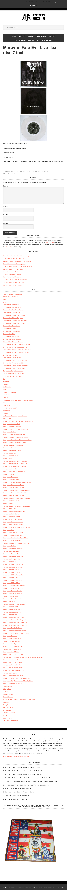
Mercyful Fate (15, 171)
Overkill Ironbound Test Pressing (12, 285)
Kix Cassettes (7, 410)
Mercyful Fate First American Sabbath (14, 511)
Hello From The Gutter (9, 392)
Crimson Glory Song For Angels (12, 339)
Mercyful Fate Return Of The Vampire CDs (15, 622)
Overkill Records (8, 694)
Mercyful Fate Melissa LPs (10, 554)
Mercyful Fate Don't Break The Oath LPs (14, 495)
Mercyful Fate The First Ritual (11, 660)
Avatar (5, 299)
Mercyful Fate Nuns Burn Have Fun (13, 588)
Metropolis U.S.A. (8, 686)
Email (5, 215)
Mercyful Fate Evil (8, 503)
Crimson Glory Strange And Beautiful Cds (15, 347)
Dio (4, 379)
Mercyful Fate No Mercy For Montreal (14, 585)
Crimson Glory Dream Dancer (11, 326)
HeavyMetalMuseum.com (33, 17)
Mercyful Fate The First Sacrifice (12, 662)
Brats (4, 302)
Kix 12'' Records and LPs (10, 408)
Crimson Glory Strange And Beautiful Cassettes (16, 344)
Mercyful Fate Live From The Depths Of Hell (15, 538)
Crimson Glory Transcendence (12, 358)
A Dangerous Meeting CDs (10, 297)
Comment (6, 186)
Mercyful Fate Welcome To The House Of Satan (16, 678)
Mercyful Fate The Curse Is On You (13, 654)
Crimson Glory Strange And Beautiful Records (16, 352)
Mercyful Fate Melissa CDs (11, 551)
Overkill (5, 691)
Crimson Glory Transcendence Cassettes (15, 360)
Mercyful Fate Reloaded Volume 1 (12, 612)
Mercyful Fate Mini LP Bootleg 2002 (13, 567)
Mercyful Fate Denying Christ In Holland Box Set (17, 482)
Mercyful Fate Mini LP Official (11, 583)
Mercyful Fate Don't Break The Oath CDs (15, 493)
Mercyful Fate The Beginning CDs (12, 646)
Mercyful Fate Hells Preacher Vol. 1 (13, 519)
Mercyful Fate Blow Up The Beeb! (12, 450)
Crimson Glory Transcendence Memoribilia (15, 365)
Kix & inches (6, 405)
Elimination (6, 381)
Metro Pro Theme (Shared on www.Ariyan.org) (23, 887)
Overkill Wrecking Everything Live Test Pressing (17, 261)
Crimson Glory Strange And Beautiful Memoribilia (17, 350)
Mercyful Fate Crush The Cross (12, 469)
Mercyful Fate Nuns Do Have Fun (12, 591)
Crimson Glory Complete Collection (13, 310)
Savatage (6, 702)
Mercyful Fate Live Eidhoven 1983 (12, 535)
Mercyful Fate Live (8, 530)
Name (5, 207)
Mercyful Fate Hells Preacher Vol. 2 (13, 522)
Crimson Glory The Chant (10, 355)
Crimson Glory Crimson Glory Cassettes (14, 315)
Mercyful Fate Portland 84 (10, 607)
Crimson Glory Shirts (9, 334)
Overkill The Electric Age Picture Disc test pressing (17, 266)
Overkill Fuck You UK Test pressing (13, 269)
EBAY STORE (50, 242)
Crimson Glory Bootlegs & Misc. (12, 307)
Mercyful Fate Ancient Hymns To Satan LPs (15, 429)
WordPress (57, 887)
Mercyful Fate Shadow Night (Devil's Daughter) (16, 633)
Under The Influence (9, 713)
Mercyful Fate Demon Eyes (11, 479)
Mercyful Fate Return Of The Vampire (13, 617)
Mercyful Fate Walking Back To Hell (13, 675)
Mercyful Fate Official (9, 601)
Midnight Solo (7, 689)
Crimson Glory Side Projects (11, 336)
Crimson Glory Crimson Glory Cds (13, 318)
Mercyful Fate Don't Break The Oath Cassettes (16, 490)
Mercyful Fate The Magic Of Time (12, 665)
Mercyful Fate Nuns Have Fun (11, 596)
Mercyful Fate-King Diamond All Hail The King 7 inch (18, 681)
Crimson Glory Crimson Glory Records (14, 323)
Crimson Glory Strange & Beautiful (13, 342)
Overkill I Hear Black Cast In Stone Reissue (15, 280)
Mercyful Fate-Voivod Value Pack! (12, 683)
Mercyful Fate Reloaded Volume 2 (12, 614)
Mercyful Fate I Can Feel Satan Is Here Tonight (16, 527)
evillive (13, 173)
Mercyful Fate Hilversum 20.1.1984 (13, 524)
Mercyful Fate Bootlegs (27, 171)
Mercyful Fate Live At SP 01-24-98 (13, 532)
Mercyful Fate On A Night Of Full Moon (14, 604)
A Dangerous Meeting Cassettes (12, 294)
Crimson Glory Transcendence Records (14, 368)
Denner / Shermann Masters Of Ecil (13, 373)
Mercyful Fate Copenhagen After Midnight (15, 461)
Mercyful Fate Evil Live (41, 171)
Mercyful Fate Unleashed (10, 673)
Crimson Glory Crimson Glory (11, 313)
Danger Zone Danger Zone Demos (13, 371)
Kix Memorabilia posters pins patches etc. (15, 416)
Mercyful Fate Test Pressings (11, 641)
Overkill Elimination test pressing (12, 274)
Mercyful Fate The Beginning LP (12, 649)
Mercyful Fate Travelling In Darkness (13, 670)
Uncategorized (7, 710)
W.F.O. (5, 715)
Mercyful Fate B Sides (9, 432)
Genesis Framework (41, 887)
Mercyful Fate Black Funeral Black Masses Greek (17, 440)
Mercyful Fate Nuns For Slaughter (12, 593)
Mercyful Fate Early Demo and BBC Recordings (16, 498)
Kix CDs (5, 413)
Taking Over (6, 705)
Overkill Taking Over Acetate (11, 272)
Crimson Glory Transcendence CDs (13, 363)
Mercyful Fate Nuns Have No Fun (12, 599)
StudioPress (51, 887)
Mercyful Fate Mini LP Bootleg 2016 (13, 580)
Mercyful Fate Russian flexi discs (12, 628)
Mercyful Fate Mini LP (9, 562)
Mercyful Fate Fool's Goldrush (11, 514)
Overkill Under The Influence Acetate (13, 277)
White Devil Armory (8, 718)
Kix (4, 403)
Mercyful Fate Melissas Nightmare (13, 556)
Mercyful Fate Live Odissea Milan (12, 540)
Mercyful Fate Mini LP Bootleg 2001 (13, 564)
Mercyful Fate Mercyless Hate (11, 559)
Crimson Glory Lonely (9, 328)
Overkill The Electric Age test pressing (14, 282)
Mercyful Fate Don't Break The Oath (13, 487)
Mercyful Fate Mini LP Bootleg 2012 (13, 572)
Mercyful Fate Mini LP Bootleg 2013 (13, 575)
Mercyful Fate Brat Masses (11, 456)
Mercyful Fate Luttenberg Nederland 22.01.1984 (16, 543)
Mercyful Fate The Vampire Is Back (13, 668)
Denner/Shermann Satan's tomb (12, 376)
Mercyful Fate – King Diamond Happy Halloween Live (18, 421)
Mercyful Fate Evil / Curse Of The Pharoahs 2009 (17, 506)
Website (5, 223)
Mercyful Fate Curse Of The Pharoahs (14, 471)
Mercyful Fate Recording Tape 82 (12, 609)
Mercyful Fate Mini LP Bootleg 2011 (13, 569)
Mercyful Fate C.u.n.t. (9, 458)
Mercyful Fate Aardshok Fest (11, 424)
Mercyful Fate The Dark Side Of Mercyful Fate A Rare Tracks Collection (23, 657)
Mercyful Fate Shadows (10, 636)
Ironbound (6, 397)
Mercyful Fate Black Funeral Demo (13, 445)
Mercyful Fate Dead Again (10, 474)
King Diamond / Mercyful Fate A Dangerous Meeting (18, 400)
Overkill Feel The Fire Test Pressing (13, 258)
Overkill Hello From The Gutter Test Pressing (16, 256)
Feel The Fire (7, 387)
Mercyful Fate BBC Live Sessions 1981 (14, 434)
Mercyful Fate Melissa (9, 546)
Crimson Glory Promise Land (11, 331)
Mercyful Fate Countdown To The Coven (14, 466)
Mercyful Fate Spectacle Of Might (12, 638)
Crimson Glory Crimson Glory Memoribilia (15, 320)
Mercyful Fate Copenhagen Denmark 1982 (15, 463)
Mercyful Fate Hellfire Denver (11, 516)
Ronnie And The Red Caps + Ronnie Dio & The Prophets (19, 699)
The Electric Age (8, 707)
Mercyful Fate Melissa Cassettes (12, 548)
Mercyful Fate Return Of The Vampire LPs (15, 625)
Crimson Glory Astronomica (11, 304)
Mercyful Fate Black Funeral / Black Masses (15, 437)
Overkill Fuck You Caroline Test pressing (14, 264)
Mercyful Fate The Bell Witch (11, 652)
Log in (62, 887)
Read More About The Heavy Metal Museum (16, 756)
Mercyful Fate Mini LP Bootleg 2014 (13, 577)
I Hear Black (6, 395)
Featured (5, 384)
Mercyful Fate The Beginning (11, 644)
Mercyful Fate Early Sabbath (11, 501)
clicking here (8, 247)
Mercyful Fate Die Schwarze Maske (13, 485)
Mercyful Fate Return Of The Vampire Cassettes (17, 620)
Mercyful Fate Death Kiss (10, 477)
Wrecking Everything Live (10, 720)
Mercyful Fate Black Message (11, 448)
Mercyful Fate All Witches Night (12, 426)
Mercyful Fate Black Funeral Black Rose (14, 442)
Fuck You (5, 389)
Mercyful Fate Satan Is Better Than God (14, 630)
